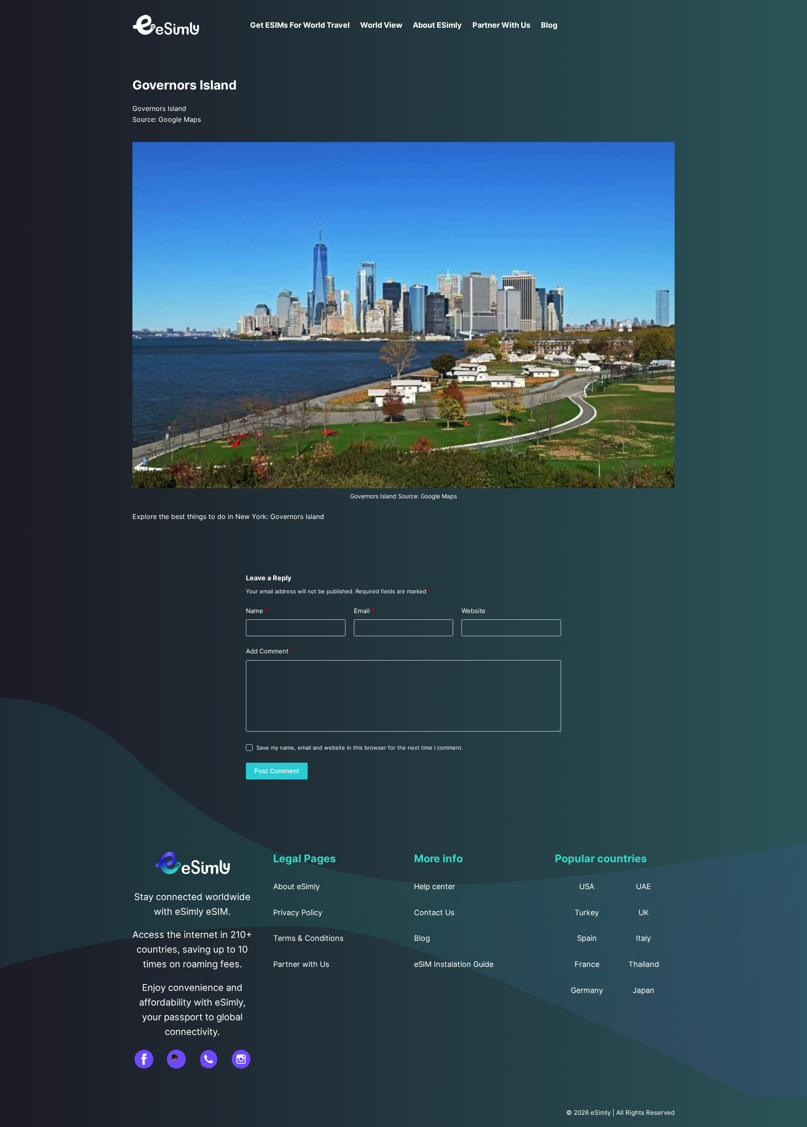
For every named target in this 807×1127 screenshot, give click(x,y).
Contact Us (434, 912)
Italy (643, 938)
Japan (643, 990)
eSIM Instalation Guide (453, 964)
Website (473, 611)
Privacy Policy (297, 912)
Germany (587, 990)
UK (643, 912)
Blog (549, 25)
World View (381, 25)
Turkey (587, 912)
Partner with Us (501, 25)
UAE (643, 886)
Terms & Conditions (308, 938)
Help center (434, 886)
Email (364, 611)
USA (586, 886)
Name (257, 611)
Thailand (643, 964)
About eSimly (437, 25)
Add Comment (269, 651)
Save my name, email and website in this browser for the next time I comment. (359, 747)
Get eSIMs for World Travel (300, 25)
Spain (587, 938)
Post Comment (276, 771)
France (587, 964)
